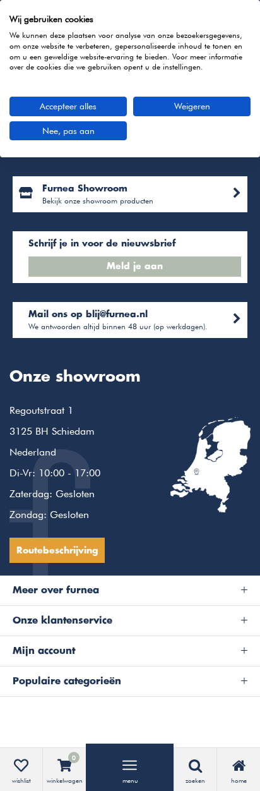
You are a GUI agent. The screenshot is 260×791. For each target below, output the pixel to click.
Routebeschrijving (57, 550)
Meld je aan (135, 266)
